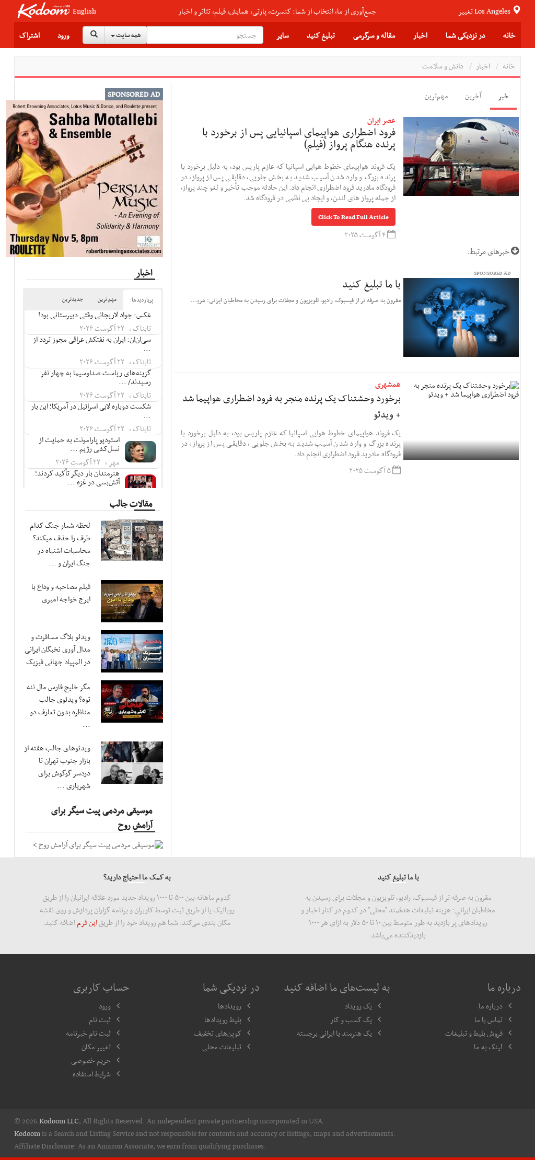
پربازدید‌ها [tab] (142, 300)
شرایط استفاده (92, 1074)
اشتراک (29, 35)
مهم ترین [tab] (107, 299)
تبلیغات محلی (221, 1046)
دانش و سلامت (442, 66)
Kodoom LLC (59, 1121)
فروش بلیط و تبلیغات (474, 1033)
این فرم (87, 922)
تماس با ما (488, 1019)
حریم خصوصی (91, 1060)
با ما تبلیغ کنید (371, 284)
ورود (63, 35)
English (84, 11)
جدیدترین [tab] (72, 299)
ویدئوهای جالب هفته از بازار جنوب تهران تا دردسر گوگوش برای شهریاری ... (57, 766)
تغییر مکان (96, 1046)
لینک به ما (488, 1046)
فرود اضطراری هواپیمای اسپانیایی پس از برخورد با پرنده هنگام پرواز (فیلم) (299, 138)
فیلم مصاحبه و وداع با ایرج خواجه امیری (60, 592)
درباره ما (491, 1006)
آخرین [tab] (473, 95)
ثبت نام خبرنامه (88, 1033)
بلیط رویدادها (222, 1019)
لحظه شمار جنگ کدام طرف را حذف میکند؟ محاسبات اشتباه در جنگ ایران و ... (60, 544)
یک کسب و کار (351, 1019)
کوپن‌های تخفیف (217, 1033)
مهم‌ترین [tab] (436, 95)
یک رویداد (358, 1006)
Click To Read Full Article (353, 217)
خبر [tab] (503, 95)
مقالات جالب (131, 503)
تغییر (485, 11)
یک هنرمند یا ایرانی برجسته (334, 1033)
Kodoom (27, 1133)
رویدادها (229, 1006)
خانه (509, 35)
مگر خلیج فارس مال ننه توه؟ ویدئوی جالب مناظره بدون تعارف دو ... (58, 705)
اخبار (483, 66)
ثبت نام (100, 1019)
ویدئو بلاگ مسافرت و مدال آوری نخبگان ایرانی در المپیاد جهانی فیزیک (57, 649)
